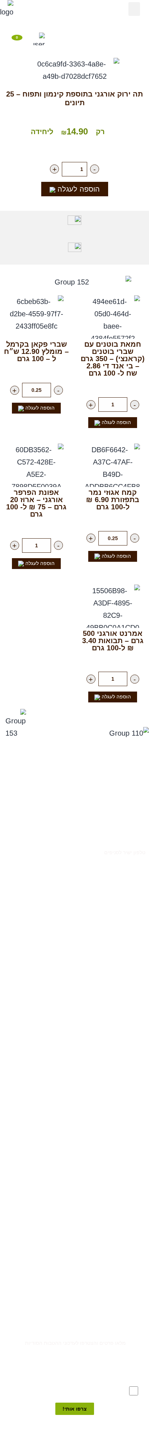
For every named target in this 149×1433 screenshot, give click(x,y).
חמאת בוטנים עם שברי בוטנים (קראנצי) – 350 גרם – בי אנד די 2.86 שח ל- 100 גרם (113, 358)
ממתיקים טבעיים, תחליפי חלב (115, 1045)
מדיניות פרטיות (128, 800)
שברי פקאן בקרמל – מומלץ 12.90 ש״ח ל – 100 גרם (36, 351)
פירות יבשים (132, 1020)
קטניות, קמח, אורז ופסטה (120, 1057)
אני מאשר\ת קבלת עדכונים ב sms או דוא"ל (77, 1390)
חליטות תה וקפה (128, 1094)
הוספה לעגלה (77, 189)
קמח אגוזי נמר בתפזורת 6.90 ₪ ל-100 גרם (112, 499)
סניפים (138, 775)
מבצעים (137, 984)
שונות (139, 1106)
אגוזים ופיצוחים (130, 1008)
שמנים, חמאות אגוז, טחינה (118, 1070)
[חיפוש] (57, 39)
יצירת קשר (45, 23)
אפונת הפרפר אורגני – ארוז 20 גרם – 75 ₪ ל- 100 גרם (36, 503)
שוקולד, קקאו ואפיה (125, 1082)
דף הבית (106, 23)
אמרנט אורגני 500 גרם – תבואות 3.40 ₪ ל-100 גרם (113, 640)
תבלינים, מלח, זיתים (124, 1033)
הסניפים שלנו (76, 23)
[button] (134, 9)
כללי (140, 996)
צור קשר (136, 840)
